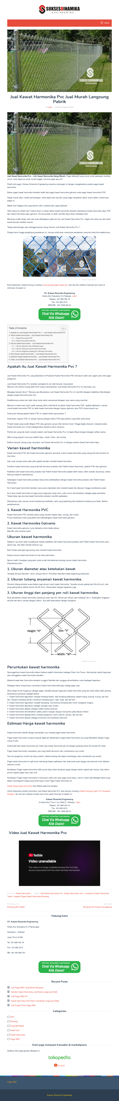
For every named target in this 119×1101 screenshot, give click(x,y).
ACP (12, 1016)
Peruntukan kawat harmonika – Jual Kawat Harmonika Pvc (34, 354)
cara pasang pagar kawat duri (55, 284)
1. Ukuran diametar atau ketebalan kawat (29, 346)
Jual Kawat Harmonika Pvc (51, 893)
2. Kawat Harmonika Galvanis (25, 340)
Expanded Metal (17, 1025)
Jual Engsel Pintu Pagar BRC (23, 1005)
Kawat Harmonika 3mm (74, 893)
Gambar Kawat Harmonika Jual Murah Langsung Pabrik (34, 991)
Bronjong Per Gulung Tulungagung (97, 905)
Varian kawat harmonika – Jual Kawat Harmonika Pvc (32, 335)
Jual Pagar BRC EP (19, 996)
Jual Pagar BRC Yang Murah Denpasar (27, 987)
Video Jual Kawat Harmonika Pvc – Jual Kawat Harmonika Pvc (35, 359)
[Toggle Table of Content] (62, 328)
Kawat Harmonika (23, 893)
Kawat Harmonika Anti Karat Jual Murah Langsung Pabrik (35, 1000)
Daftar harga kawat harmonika (19, 786)
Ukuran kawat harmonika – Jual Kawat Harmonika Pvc (32, 343)
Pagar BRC (15, 1039)
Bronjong (14, 1021)
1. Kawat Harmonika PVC (23, 338)
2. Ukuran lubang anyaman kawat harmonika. (30, 348)
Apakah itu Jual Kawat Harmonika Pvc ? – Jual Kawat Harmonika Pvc (38, 332)
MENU (107, 23)
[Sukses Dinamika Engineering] (59, 9)
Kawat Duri (14, 1030)
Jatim (74, 296)
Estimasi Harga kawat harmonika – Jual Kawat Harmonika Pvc (35, 356)
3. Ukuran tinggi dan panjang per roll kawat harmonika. (34, 351)
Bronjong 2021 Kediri (16, 905)
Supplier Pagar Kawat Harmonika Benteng (31, 896)
